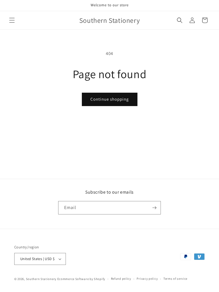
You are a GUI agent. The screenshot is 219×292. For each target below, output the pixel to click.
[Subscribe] (154, 207)
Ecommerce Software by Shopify (81, 279)
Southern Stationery (41, 279)
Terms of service (175, 279)
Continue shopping (109, 99)
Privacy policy (147, 279)
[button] (12, 20)
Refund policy (121, 279)
